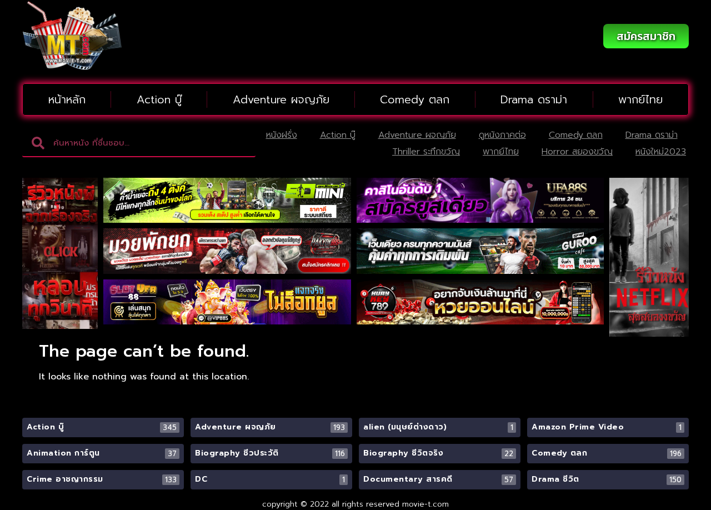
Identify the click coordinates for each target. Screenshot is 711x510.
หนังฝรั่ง (281, 135)
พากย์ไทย (640, 99)
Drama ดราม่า (533, 99)
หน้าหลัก (67, 99)
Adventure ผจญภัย (281, 99)
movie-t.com (425, 504)
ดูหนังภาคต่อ (502, 135)
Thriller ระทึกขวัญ (426, 151)
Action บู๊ (159, 99)
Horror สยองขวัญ (577, 151)
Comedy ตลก (414, 99)
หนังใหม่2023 (660, 151)
